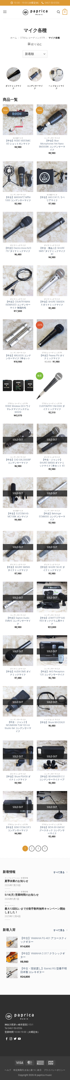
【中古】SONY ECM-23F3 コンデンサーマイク (18, 829)
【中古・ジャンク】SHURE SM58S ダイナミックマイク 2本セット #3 (52, 462)
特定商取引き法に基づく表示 (27, 1070)
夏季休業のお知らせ (16, 881)
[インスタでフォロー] (11, 1038)
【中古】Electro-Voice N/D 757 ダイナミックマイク (18, 249)
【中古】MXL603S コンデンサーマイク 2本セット (18, 357)
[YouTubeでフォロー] (19, 1038)
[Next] (45, 848)
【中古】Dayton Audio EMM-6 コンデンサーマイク (18, 621)
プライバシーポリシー (55, 1070)
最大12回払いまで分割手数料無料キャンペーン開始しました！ (35, 910)
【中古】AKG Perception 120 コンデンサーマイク (52, 673)
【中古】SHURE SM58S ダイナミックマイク (18, 569)
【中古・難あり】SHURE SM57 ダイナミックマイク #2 (52, 251)
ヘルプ (8, 1070)
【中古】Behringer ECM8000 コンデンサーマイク (52, 516)
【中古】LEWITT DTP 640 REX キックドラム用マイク (52, 621)
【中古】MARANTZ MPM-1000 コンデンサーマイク (18, 199)
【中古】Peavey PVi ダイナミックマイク (52, 357)
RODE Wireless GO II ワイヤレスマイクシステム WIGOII (17, 409)
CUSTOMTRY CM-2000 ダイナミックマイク (52, 407)
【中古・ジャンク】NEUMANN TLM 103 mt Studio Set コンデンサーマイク (18, 727)
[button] (5, 11)
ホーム (13, 37)
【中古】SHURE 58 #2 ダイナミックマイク (52, 569)
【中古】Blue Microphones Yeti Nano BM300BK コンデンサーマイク (52, 145)
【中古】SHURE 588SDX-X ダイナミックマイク (52, 303)
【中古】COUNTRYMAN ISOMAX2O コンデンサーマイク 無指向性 (18, 304)
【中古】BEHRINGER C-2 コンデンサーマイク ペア (52, 778)
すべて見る (59, 872)
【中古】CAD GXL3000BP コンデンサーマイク (18, 461)
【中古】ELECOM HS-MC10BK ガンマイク (18, 515)
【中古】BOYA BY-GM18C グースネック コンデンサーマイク (52, 830)
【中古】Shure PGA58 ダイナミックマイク (17, 778)
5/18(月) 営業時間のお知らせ (22, 894)
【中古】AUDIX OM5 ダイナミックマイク (18, 673)
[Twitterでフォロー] (15, 1038)
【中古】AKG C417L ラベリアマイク (52, 199)
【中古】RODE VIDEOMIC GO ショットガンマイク (18, 142)
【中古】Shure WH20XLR (52, 722)
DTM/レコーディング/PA (32, 37)
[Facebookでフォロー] (6, 1038)
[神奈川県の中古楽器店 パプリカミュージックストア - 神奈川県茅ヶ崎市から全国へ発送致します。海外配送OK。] (35, 12)
